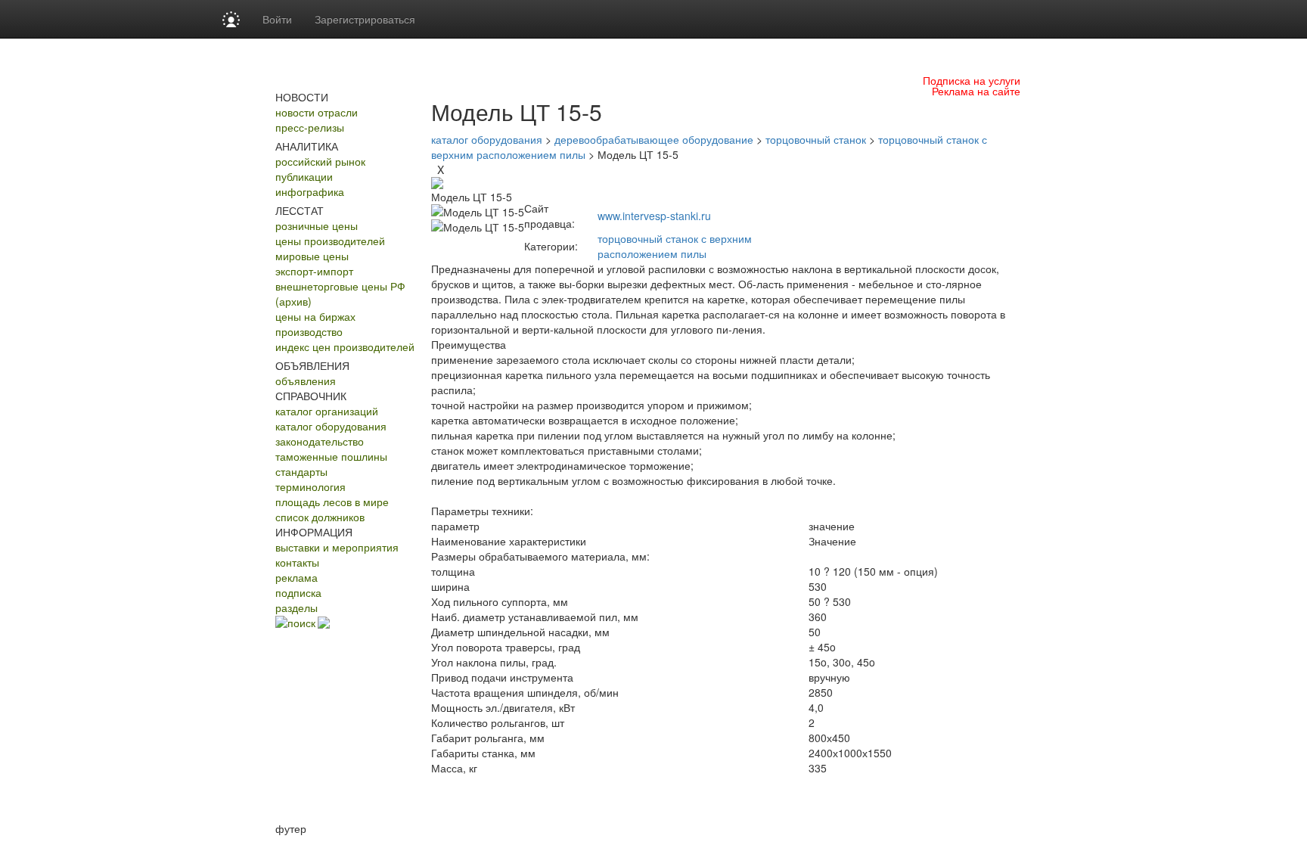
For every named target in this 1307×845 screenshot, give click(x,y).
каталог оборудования (331, 425)
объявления (305, 380)
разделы (296, 607)
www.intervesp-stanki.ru (654, 215)
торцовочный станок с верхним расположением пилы (675, 246)
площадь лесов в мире (332, 501)
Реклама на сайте (976, 90)
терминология (310, 486)
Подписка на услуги (971, 80)
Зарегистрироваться (365, 18)
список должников (320, 516)
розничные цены (316, 225)
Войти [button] (277, 18)
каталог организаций (326, 410)
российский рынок (320, 161)
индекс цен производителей (344, 346)
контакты (297, 562)
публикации (304, 176)
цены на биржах (315, 316)
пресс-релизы (309, 127)
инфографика (309, 191)
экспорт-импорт (314, 270)
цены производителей (330, 240)
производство (309, 331)
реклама (296, 577)
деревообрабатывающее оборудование (653, 139)
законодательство (319, 441)
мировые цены (312, 255)
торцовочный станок (815, 139)
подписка (298, 592)
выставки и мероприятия (337, 547)
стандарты (301, 471)
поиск (301, 622)
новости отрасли (316, 112)
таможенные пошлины (331, 456)
